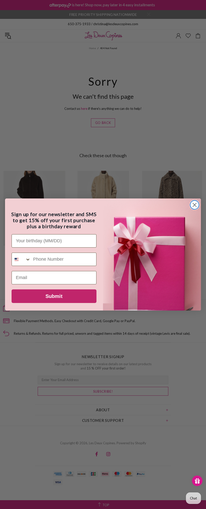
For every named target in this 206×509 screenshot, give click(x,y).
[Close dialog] (194, 204)
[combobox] (21, 259)
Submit (54, 296)
